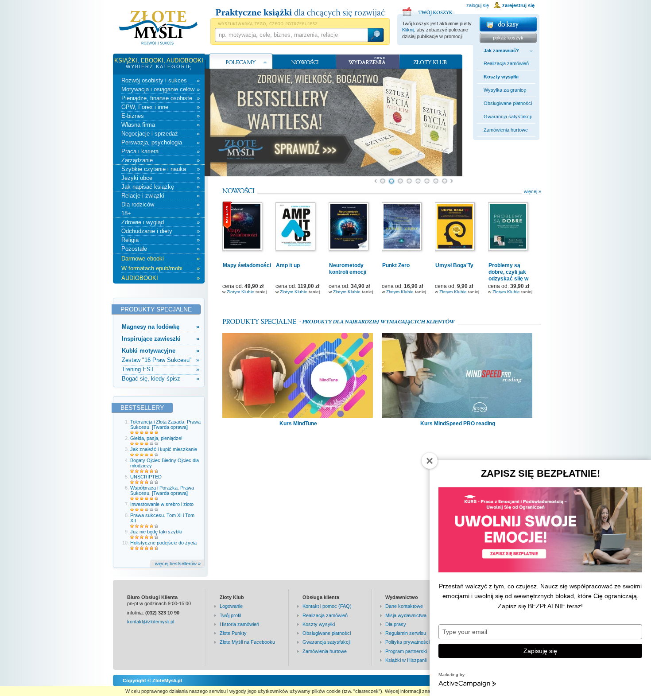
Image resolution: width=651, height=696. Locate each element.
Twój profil (230, 615)
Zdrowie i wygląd (160, 222)
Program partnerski (406, 651)
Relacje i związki (160, 195)
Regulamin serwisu (405, 633)
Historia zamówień (239, 624)
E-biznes (160, 116)
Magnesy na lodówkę (160, 326)
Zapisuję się (540, 650)
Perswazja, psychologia (160, 142)
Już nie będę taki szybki (156, 531)
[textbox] (291, 35)
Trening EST (160, 369)
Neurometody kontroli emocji (347, 268)
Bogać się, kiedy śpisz (160, 378)
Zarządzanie (160, 160)
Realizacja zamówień (506, 63)
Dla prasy (395, 624)
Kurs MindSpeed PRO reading (457, 423)
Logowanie (231, 606)
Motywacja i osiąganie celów (160, 89)
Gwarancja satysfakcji (507, 116)
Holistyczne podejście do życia (163, 542)
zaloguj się (477, 5)
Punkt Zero (396, 265)
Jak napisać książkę (160, 186)
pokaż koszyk (508, 37)
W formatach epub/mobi (160, 268)
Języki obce (160, 178)
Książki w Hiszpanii (405, 660)
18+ (160, 213)
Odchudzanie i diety (160, 231)
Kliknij (408, 29)
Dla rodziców (160, 204)
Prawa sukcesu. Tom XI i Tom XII (162, 518)
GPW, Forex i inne (160, 107)
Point (383, 181)
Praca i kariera (160, 151)
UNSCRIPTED (146, 476)
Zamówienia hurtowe (506, 129)
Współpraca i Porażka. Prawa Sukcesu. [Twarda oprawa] (162, 490)
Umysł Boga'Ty (454, 265)
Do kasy (508, 24)
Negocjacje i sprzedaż (160, 133)
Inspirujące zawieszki (160, 338)
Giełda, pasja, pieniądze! (156, 438)
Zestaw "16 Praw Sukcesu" (160, 360)
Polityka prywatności (407, 642)
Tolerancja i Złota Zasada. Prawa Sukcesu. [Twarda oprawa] (165, 424)
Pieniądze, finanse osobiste (160, 98)
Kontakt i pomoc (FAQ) (327, 606)
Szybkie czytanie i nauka (160, 169)
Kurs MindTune (298, 423)
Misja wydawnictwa (405, 615)
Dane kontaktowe (404, 606)
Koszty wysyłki (501, 76)
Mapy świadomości (247, 265)
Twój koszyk (429, 10)
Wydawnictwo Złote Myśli (158, 28)
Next (452, 181)
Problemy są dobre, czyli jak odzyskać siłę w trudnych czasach (511, 275)
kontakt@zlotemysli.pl (150, 621)
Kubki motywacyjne (160, 350)
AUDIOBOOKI (160, 278)
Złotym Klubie (240, 291)
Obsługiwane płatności (508, 103)
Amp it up (288, 265)
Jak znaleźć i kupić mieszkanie (163, 449)
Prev (375, 181)
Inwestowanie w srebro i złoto (162, 504)
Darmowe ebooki (160, 258)
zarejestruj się (518, 5)
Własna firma (160, 124)
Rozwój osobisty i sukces (160, 80)
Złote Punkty (233, 633)
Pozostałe (160, 248)
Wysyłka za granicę (505, 90)
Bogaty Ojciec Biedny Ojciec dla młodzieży (164, 463)
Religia (160, 240)
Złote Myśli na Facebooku (247, 642)
